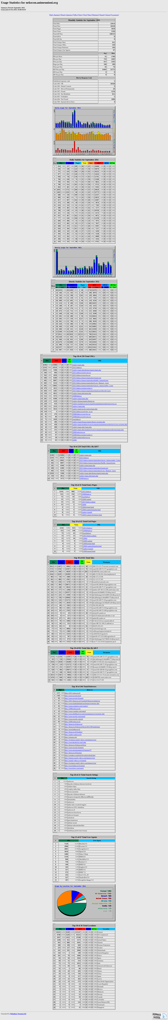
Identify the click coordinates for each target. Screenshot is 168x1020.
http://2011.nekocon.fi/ (73, 693)
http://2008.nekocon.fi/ (73, 709)
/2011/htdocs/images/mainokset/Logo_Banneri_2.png (90, 383)
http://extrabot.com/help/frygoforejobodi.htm (80, 755)
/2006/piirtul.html (88, 507)
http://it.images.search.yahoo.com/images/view (80, 740)
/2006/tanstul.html (89, 551)
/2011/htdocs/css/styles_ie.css (82, 411)
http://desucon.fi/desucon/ (74, 724)
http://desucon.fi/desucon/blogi (75, 745)
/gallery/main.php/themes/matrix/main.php (86, 370)
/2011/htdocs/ (77, 367)
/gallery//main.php (78, 406)
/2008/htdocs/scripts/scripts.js (82, 435)
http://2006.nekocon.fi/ (73, 722)
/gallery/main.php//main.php (82, 427)
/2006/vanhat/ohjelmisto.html (92, 515)
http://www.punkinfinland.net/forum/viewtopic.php (82, 703)
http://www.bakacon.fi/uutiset (75, 766)
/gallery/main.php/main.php (81, 393)
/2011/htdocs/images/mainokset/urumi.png (86, 378)
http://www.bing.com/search (74, 768)
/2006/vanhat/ (86, 499)
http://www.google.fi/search (74, 698)
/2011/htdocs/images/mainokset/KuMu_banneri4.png (90, 380)
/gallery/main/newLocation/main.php (84, 409)
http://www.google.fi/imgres (74, 747)
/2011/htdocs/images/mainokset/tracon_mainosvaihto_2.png (92, 386)
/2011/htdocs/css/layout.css (81, 373)
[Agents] (108, 15)
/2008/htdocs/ (77, 396)
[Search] (102, 15)
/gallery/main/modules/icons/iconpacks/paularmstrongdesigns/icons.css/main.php (99, 424)
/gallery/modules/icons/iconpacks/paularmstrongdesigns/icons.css (94, 404)
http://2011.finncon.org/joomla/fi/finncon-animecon (82, 701)
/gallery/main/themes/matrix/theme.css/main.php (88, 422)
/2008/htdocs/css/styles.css (81, 414)
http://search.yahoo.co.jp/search (75, 760)
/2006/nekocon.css (78, 432)
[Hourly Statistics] (67, 15)
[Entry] (80, 15)
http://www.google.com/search (75, 716)
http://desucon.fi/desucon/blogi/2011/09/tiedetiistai (82, 727)
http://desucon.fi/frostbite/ (74, 732)
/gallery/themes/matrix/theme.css (83, 401)
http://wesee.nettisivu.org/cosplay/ (76, 706)
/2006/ (74, 440)
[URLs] (75, 15)
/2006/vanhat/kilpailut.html (91, 510)
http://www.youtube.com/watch (75, 711)
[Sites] (90, 15)
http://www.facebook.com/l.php (75, 742)
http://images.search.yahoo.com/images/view (80, 758)
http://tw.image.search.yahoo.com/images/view (80, 763)
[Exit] (85, 15)
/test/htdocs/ (76, 419)
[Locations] (115, 15)
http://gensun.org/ (71, 737)
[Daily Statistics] (54, 15)
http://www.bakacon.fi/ (72, 729)
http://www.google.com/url (74, 719)
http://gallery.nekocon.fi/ (73, 734)
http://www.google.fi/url (73, 696)
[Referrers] (95, 15)
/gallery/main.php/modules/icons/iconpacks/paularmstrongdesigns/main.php (98, 430)
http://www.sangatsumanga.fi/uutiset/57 (78, 750)
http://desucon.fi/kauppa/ (73, 753)
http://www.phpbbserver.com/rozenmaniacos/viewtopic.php (85, 714)
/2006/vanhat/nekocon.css (81, 437)
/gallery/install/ (87, 512)
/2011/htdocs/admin (88, 502)
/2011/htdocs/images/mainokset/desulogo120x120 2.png (91, 391)
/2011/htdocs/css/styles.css (81, 375)
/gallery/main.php (78, 365)
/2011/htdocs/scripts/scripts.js (82, 388)
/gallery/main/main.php (80, 398)
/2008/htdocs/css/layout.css (81, 417)
